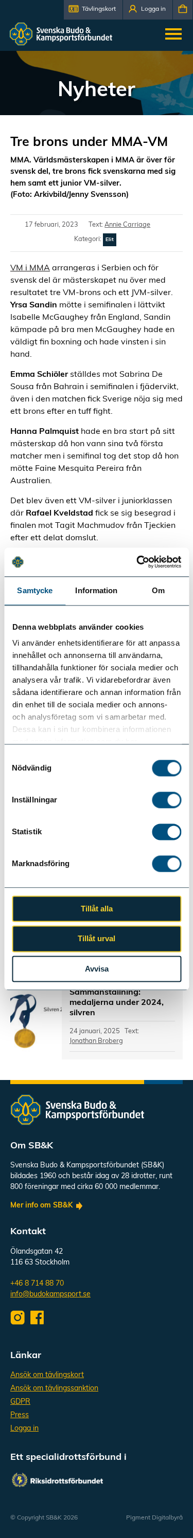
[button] (93, 10)
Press (19, 1415)
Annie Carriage (127, 225)
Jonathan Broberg (96, 1041)
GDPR (20, 1402)
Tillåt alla (97, 908)
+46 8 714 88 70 (37, 1284)
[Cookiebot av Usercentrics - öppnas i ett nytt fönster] (137, 562)
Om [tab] (158, 590)
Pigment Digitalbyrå (154, 1518)
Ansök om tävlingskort (47, 1375)
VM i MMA (30, 268)
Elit (110, 240)
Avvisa (97, 968)
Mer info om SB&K (41, 1206)
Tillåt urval (96, 939)
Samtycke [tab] (34, 590)
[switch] (166, 800)
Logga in (24, 1429)
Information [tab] (96, 590)
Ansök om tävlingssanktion (54, 1389)
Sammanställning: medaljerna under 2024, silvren (116, 1002)
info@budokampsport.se (50, 1294)
